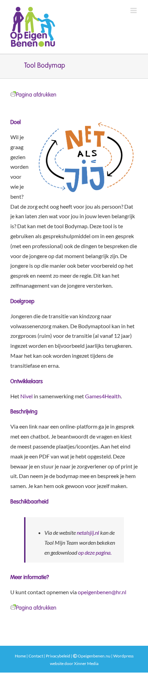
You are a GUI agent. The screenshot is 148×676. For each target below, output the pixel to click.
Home (20, 655)
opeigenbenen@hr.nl (102, 592)
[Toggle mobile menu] (134, 10)
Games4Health (103, 396)
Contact (36, 655)
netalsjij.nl (88, 532)
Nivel (26, 396)
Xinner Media (86, 663)
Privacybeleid (58, 655)
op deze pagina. (95, 552)
